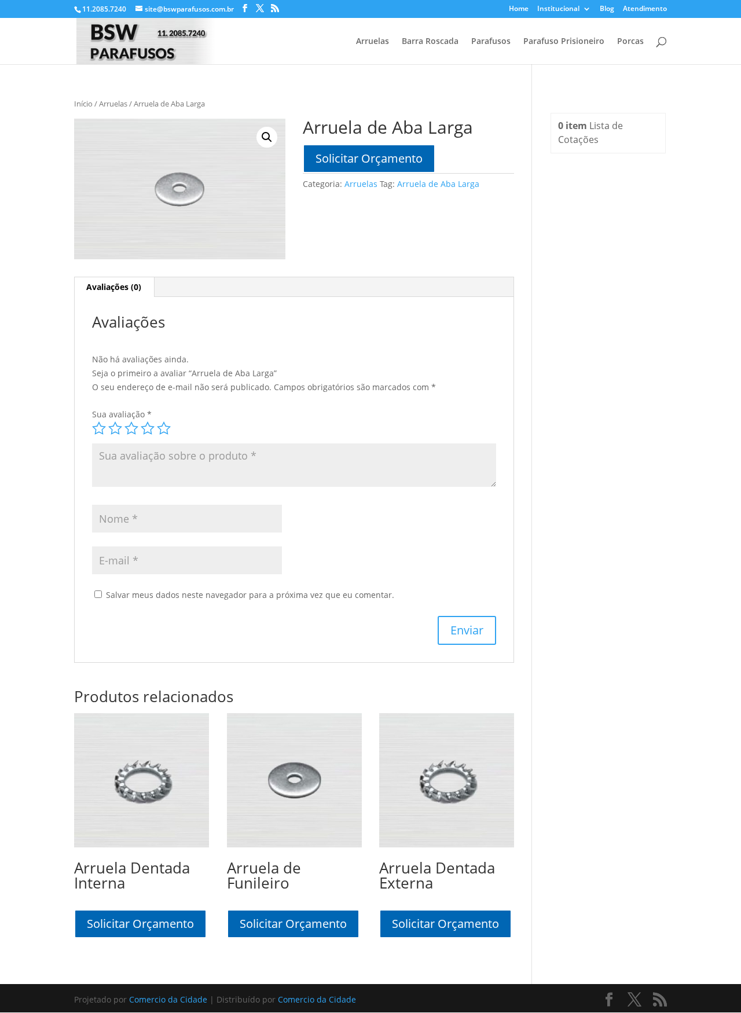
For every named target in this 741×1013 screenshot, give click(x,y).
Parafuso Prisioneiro (563, 41)
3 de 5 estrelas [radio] (131, 428)
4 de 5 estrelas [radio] (148, 428)
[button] (266, 137)
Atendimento (645, 9)
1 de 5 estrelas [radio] (99, 428)
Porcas (630, 41)
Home (519, 9)
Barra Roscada (430, 41)
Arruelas (372, 41)
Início (83, 103)
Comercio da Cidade (168, 999)
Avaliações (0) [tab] (113, 286)
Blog (607, 9)
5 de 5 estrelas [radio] (164, 428)
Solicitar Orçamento (369, 158)
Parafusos (491, 41)
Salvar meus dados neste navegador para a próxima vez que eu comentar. (250, 594)
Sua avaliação (122, 414)
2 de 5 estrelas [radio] (115, 428)
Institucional (558, 9)
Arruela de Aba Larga (438, 183)
